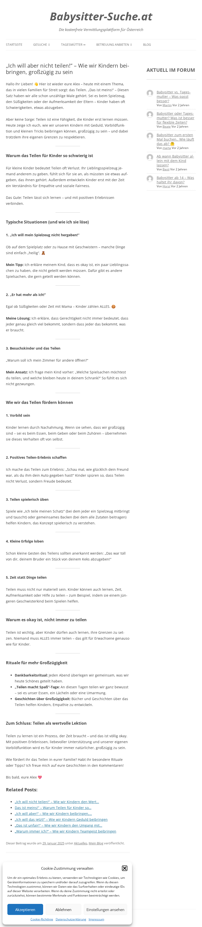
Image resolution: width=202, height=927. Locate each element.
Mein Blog (96, 843)
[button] (124, 868)
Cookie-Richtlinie (42, 919)
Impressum (96, 919)
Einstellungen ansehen (105, 909)
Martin (167, 105)
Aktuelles (80, 843)
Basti (166, 169)
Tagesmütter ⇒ (73, 45)
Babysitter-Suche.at (101, 16)
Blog (147, 45)
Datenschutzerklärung (71, 919)
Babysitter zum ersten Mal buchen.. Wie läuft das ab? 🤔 (175, 139)
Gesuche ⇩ (41, 45)
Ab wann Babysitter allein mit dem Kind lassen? (175, 160)
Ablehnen (63, 909)
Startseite (14, 45)
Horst (166, 186)
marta (167, 148)
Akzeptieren (25, 909)
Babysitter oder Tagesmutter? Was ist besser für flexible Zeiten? (175, 118)
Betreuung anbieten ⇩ (114, 45)
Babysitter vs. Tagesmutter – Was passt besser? (174, 96)
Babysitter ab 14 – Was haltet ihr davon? (175, 179)
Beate (167, 126)
